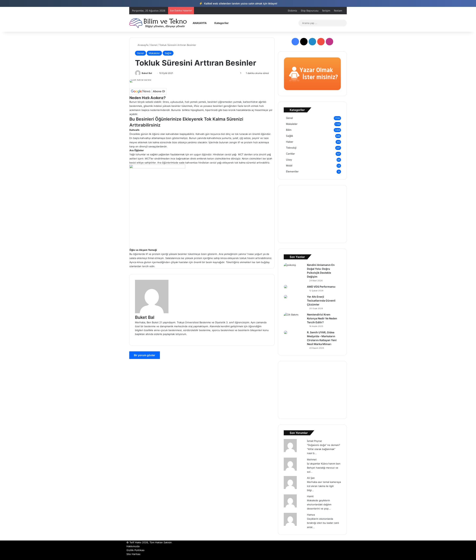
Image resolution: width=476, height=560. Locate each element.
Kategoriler (221, 23)
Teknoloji (291, 147)
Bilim (289, 129)
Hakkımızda (132, 546)
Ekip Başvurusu (310, 10)
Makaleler (154, 53)
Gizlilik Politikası (135, 550)
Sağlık (168, 53)
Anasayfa (142, 44)
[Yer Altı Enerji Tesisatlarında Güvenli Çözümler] (285, 297)
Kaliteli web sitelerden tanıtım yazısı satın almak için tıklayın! (238, 3)
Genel (153, 44)
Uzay (289, 159)
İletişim (326, 10)
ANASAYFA (199, 23)
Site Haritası (133, 554)
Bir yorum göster (144, 355)
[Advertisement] (201, 222)
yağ (269, 154)
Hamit (310, 496)
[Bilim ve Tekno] (158, 23)
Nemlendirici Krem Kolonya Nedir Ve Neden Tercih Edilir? (322, 318)
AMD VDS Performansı (321, 286)
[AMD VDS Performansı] (285, 287)
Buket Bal (147, 73)
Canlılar (290, 153)
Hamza (311, 514)
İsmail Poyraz (314, 440)
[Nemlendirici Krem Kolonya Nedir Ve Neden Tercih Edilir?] (291, 318)
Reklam (338, 10)
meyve (133, 142)
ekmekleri (245, 262)
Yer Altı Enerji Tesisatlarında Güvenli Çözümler (321, 300)
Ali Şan (311, 477)
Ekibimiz (292, 10)
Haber (289, 141)
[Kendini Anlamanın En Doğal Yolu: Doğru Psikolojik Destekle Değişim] (290, 267)
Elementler (292, 171)
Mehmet (312, 459)
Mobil (289, 165)
